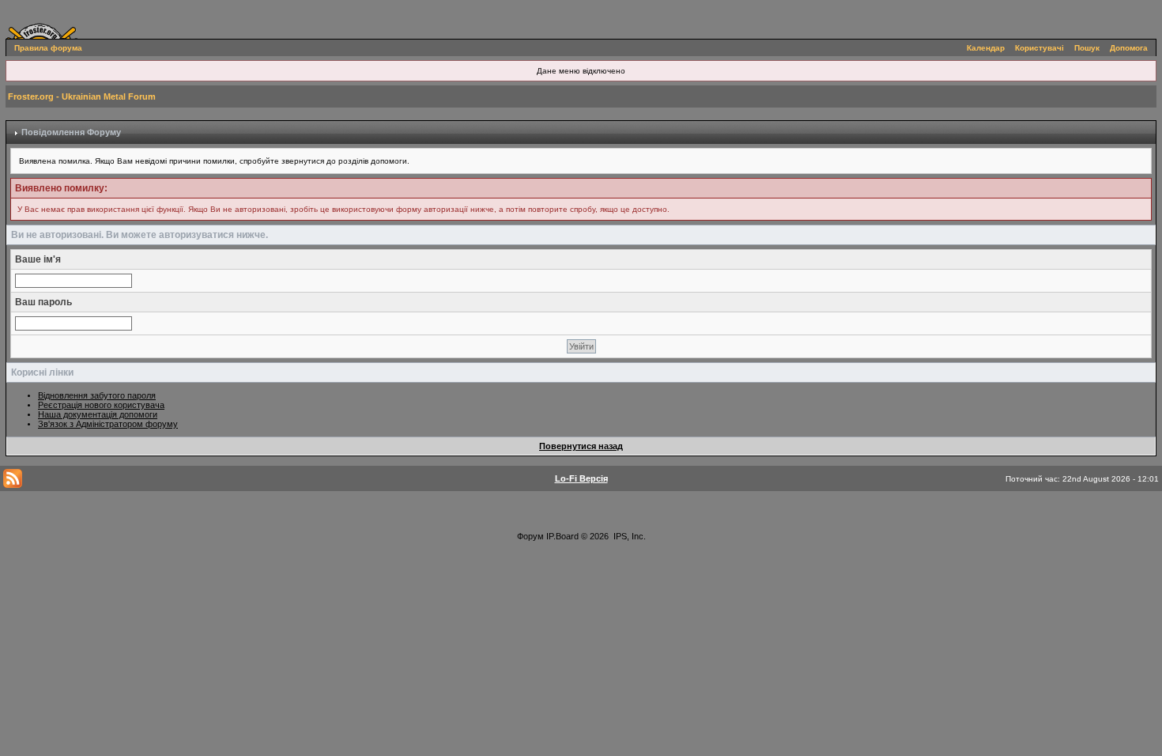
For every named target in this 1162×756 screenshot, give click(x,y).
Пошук (1087, 47)
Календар (986, 47)
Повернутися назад (581, 446)
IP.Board (562, 536)
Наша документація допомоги (97, 414)
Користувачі (1039, 47)
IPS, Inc (628, 536)
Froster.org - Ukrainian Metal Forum (82, 96)
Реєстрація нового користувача (101, 405)
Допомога (1129, 47)
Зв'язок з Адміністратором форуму (108, 424)
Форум (530, 536)
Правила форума (48, 47)
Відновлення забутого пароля (97, 395)
